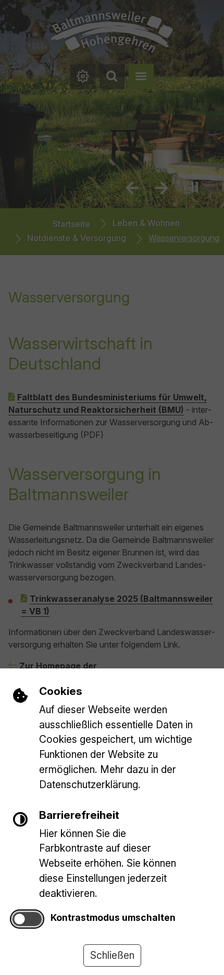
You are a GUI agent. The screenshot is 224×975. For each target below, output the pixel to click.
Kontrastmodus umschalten (113, 917)
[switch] (27, 919)
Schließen (112, 955)
